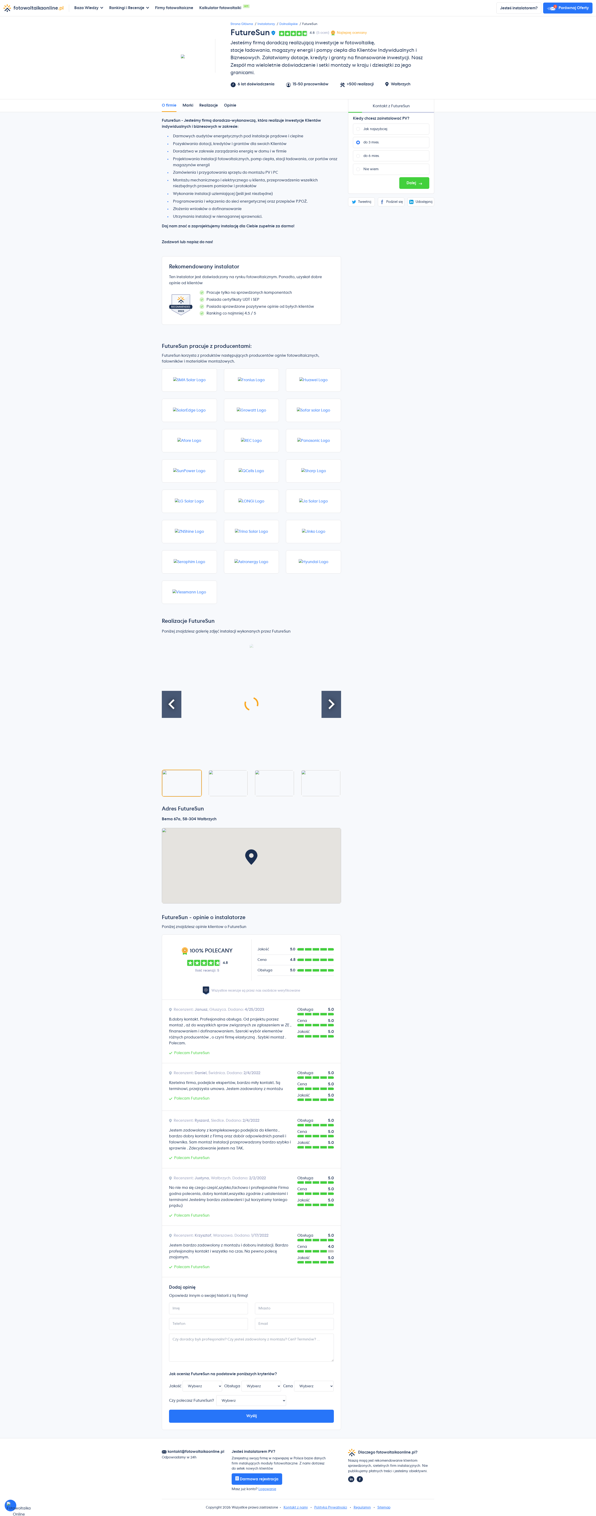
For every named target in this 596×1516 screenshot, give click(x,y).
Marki (188, 105)
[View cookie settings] (10, 1505)
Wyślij (251, 1416)
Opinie (230, 105)
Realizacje (208, 105)
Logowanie (267, 1489)
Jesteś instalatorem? (519, 8)
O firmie (169, 105)
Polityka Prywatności (330, 1507)
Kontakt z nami (296, 1507)
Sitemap (383, 1507)
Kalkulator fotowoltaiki (220, 8)
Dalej (411, 183)
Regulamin (362, 1507)
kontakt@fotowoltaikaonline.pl (196, 1452)
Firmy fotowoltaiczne (174, 8)
